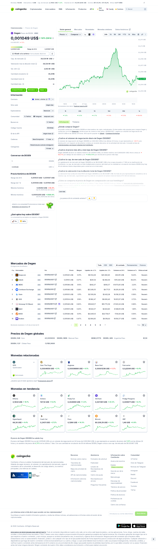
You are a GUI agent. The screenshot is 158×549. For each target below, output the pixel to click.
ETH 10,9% (105, 3)
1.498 (34, 3)
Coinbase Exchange (113, 133)
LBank (102, 133)
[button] (49, 105)
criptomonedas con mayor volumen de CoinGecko (75, 145)
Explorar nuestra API (80, 106)
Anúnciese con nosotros (20, 207)
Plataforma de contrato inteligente (126, 185)
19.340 (19, 3)
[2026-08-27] (138, 34)
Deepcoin (75, 131)
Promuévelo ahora (44, 381)
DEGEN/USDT (50, 275)
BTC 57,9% (97, 3)
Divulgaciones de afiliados (19, 266)
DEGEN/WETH (50, 304)
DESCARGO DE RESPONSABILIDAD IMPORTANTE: (28, 532)
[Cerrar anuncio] (34, 362)
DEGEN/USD (49, 289)
